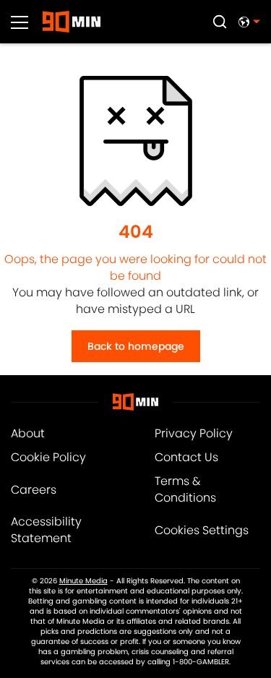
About (28, 433)
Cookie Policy (48, 457)
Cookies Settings (202, 530)
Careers (33, 489)
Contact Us (186, 457)
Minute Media (83, 581)
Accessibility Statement (46, 529)
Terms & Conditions (185, 489)
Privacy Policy (194, 433)
